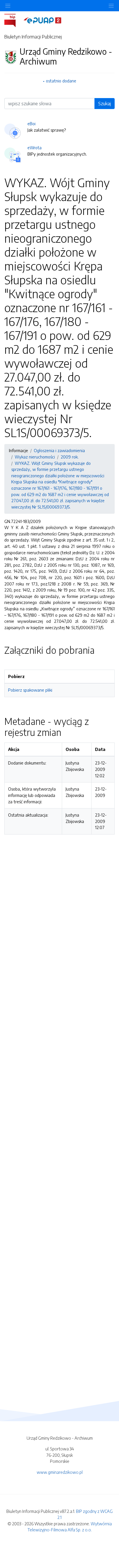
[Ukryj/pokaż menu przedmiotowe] (8, 5)
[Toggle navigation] (111, 5)
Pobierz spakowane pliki (30, 690)
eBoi (31, 123)
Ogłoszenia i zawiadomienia (59, 450)
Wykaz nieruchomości (35, 456)
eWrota (34, 147)
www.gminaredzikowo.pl (60, 1472)
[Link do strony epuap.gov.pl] (42, 20)
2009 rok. (70, 456)
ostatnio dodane (61, 80)
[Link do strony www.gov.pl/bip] (13, 20)
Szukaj (104, 103)
